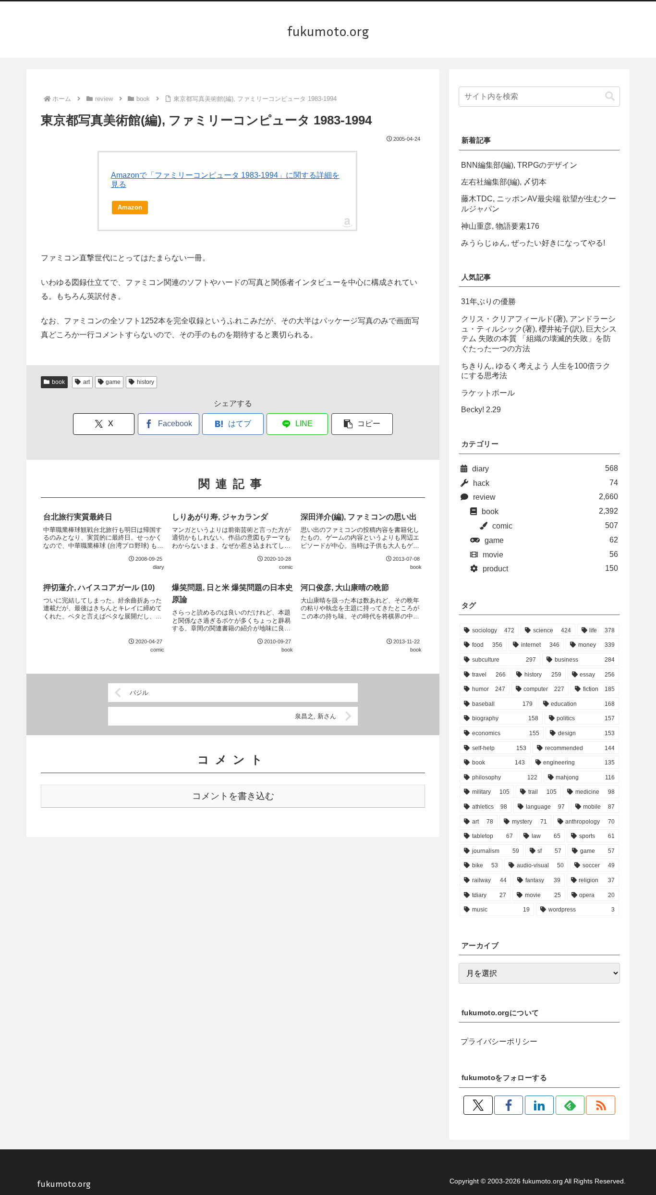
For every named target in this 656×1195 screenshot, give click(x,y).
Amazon (130, 207)
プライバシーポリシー (499, 1041)
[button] (362, 424)
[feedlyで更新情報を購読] (570, 1105)
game (113, 382)
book (58, 382)
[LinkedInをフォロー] (539, 1105)
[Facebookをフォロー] (508, 1105)
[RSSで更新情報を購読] (600, 1105)
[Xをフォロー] (477, 1105)
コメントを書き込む (233, 796)
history (145, 382)
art (86, 382)
